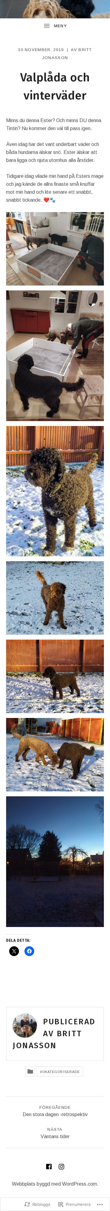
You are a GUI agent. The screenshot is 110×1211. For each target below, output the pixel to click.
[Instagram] (61, 1166)
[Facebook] (49, 1166)
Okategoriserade (61, 1072)
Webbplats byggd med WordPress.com (54, 1184)
